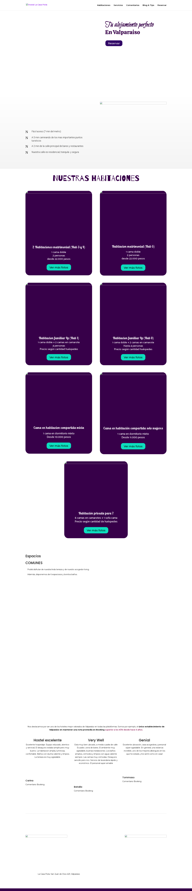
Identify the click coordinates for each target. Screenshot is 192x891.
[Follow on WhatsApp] (112, 875)
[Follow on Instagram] (107, 875)
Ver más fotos (59, 267)
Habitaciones (103, 5)
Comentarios (132, 5)
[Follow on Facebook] (102, 875)
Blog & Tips (148, 5)
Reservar (162, 5)
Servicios (118, 5)
